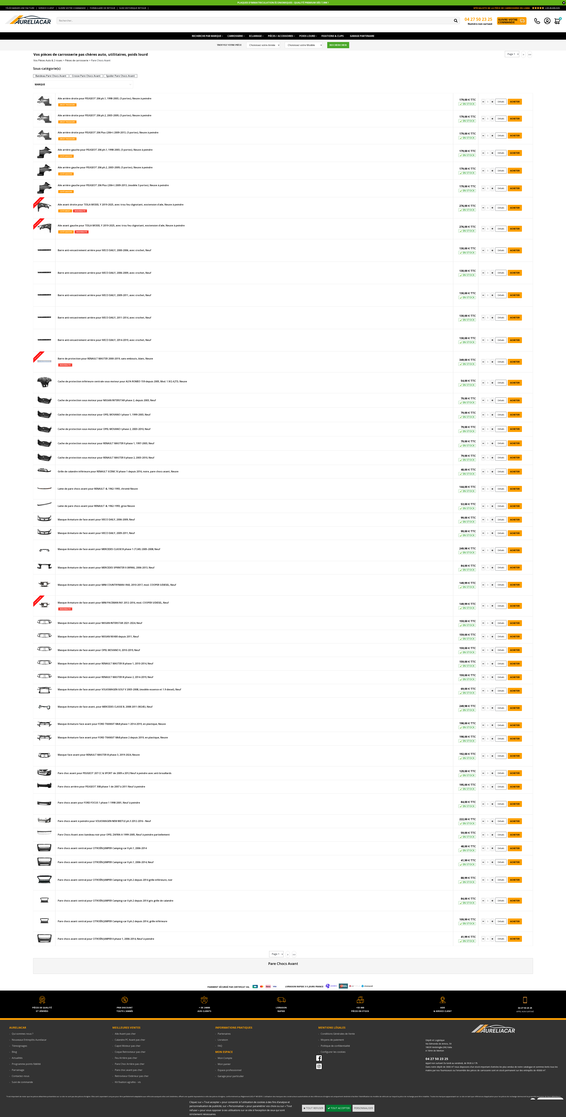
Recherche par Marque (206, 36)
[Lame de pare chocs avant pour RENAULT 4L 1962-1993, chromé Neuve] (44, 489)
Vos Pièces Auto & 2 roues (47, 60)
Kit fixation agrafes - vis (128, 1082)
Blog (14, 1051)
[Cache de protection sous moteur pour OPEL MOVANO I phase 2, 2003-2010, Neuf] (44, 429)
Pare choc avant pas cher (128, 1070)
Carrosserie (235, 36)
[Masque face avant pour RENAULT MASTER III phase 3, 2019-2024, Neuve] (44, 756)
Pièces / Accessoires (280, 36)
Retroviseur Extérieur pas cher (132, 1076)
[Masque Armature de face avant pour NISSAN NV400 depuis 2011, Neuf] (44, 635)
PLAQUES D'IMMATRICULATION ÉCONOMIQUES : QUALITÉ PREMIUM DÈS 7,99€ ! (283, 2)
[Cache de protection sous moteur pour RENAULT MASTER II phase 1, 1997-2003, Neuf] (44, 443)
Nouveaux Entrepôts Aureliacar (29, 1039)
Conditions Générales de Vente (338, 1033)
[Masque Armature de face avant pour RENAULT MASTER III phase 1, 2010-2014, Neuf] (44, 662)
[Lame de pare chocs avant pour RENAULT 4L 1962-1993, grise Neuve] (44, 504)
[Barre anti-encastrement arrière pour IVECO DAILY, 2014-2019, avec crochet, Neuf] (44, 340)
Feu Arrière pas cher (126, 1058)
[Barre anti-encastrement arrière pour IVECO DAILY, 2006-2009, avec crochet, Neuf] (44, 272)
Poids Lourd (307, 36)
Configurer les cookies (333, 1051)
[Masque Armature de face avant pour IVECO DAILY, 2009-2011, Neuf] (44, 532)
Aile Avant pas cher (125, 1033)
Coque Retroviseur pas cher (130, 1051)
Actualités (17, 1058)
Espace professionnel (229, 1070)
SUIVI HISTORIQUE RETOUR (132, 8)
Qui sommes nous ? (22, 1033)
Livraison (223, 1039)
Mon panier (224, 1064)
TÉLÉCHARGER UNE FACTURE (19, 8)
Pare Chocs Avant (100, 60)
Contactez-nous (20, 1076)
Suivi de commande (22, 1082)
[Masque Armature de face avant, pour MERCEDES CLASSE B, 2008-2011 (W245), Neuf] (44, 708)
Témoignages (19, 1045)
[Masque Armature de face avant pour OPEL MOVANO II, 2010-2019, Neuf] (44, 649)
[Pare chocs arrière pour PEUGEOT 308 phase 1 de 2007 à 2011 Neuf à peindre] (44, 785)
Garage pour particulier (231, 1076)
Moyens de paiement (332, 1039)
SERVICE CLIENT (46, 8)
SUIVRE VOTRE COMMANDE (72, 8)
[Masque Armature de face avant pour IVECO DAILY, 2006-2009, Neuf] (44, 518)
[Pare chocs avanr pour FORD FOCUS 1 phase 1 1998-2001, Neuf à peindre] (44, 804)
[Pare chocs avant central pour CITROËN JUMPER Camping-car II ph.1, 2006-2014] (44, 848)
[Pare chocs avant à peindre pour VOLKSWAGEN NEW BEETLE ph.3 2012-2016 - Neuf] (44, 821)
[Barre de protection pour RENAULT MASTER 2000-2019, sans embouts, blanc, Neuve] (44, 362)
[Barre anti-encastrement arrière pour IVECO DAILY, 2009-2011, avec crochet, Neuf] (44, 295)
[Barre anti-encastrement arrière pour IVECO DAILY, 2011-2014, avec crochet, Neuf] (44, 317)
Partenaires (224, 1033)
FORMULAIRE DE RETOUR (102, 8)
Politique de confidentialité (335, 1045)
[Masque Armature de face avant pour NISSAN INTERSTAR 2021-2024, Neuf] (44, 622)
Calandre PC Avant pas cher (130, 1039)
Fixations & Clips (332, 36)
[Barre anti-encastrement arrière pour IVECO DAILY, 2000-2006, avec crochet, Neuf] (44, 250)
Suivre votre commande (508, 21)
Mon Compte (225, 1058)
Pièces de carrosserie (76, 60)
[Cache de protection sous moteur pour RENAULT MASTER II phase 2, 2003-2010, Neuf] (44, 457)
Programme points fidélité (26, 1064)
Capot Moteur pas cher (127, 1045)
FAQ (220, 1045)
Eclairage (255, 36)
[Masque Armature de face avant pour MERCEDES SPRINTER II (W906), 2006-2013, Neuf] (44, 567)
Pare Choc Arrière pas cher (129, 1064)
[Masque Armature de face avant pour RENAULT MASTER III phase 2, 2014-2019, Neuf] (44, 676)
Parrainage (18, 1070)
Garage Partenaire (362, 36)
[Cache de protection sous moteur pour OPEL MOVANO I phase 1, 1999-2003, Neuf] (44, 414)
